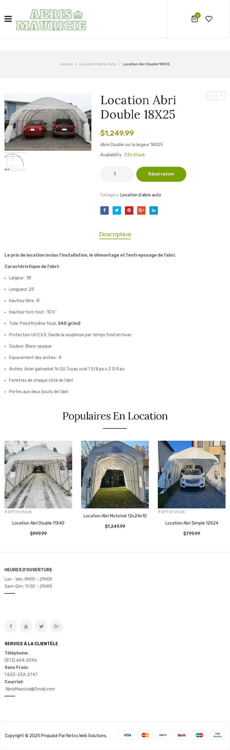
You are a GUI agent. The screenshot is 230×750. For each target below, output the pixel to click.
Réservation (161, 174)
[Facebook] (104, 210)
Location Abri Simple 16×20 (210, 96)
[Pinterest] (129, 210)
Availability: (111, 154)
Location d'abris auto (97, 64)
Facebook (10, 626)
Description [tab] (115, 234)
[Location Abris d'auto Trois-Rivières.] (52, 18)
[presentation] (5, 484)
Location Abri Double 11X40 (38, 523)
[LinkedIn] (153, 210)
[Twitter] (117, 210)
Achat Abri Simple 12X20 (221, 96)
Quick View (26, 510)
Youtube (26, 626)
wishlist (208, 18)
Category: (109, 195)
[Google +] (141, 210)
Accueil (66, 64)
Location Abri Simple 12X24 (191, 523)
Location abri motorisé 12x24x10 (115, 516)
